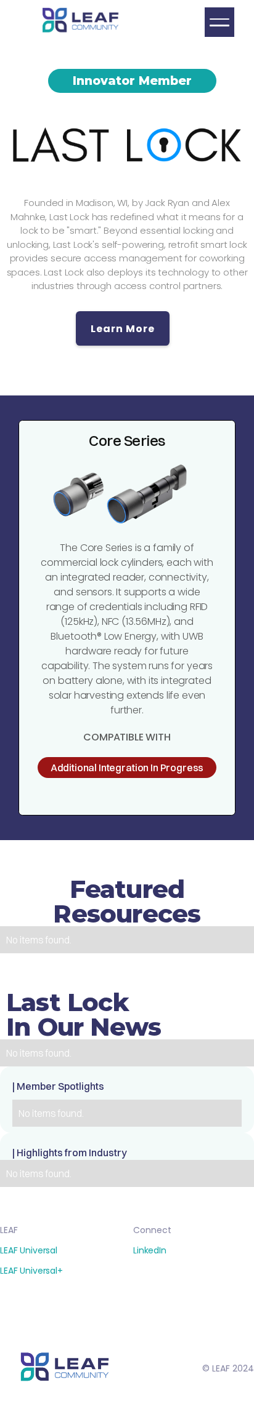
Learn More (123, 329)
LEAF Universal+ (31, 1270)
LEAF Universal (28, 1250)
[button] (219, 22)
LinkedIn (149, 1250)
